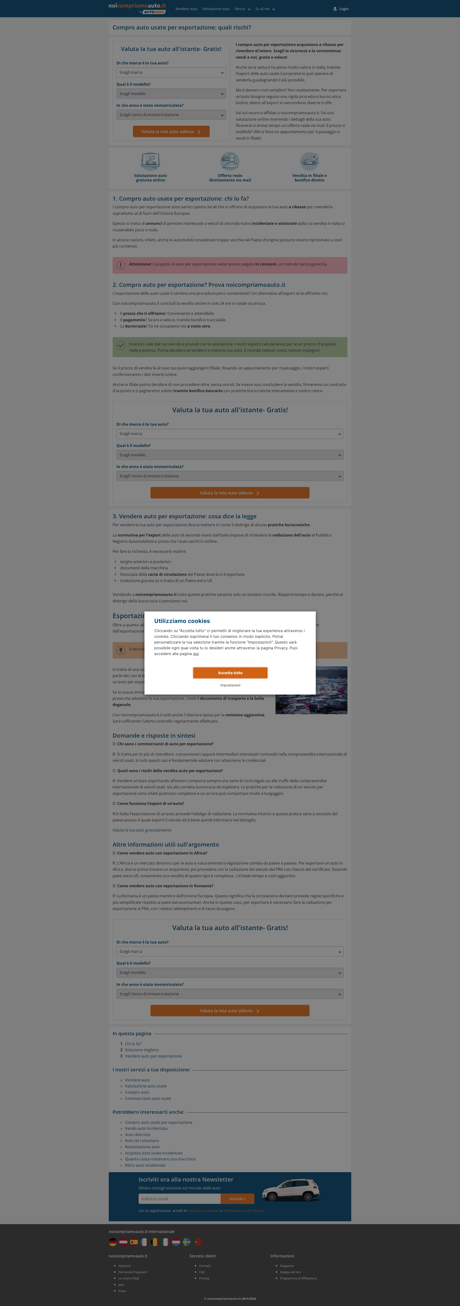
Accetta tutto (230, 672)
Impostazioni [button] (230, 685)
